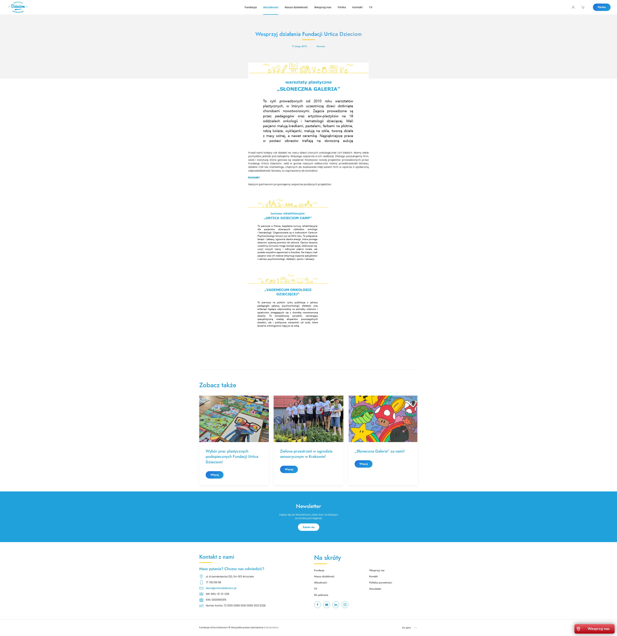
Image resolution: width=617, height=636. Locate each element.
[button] (415, 627)
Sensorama (271, 627)
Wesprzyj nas (377, 570)
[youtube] (326, 604)
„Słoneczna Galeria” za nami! (380, 451)
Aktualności (320, 582)
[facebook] (317, 604)
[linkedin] (335, 604)
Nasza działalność (324, 576)
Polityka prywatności (380, 582)
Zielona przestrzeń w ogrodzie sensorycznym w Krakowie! (306, 453)
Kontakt (357, 7)
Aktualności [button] (270, 7)
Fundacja (319, 570)
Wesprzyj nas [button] (322, 7)
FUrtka (602, 7)
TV (370, 7)
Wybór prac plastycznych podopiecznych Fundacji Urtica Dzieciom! (232, 456)
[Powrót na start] (18, 7)
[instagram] (345, 604)
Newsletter (375, 589)
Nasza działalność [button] (296, 7)
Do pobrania (321, 595)
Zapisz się (308, 527)
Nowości (321, 46)
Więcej (214, 475)
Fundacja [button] (251, 7)
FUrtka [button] (342, 7)
